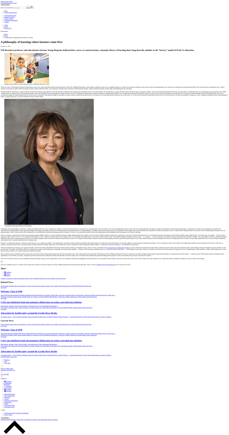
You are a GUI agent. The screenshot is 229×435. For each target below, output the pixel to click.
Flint (5, 361)
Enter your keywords (7, 7)
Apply (6, 25)
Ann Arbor (7, 363)
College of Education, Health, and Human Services (15, 278)
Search (30, 7)
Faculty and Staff (61, 278)
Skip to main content (6, 1)
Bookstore (7, 397)
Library (6, 404)
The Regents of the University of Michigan (16, 413)
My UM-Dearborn (9, 396)
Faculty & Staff (8, 19)
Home (6, 34)
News (6, 11)
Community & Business (11, 20)
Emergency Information (11, 400)
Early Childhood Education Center (40, 278)
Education (53, 278)
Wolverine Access (9, 407)
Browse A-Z (7, 28)
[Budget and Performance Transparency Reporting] (16, 419)
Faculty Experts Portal (10, 12)
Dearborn (7, 360)
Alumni (6, 22)
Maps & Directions (9, 394)
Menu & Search (5, 5)
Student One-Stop (9, 17)
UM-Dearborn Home (10, 15)
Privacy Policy (8, 415)
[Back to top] (14, 433)
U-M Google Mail (9, 405)
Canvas (6, 399)
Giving (6, 26)
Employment (8, 402)
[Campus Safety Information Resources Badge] (44, 419)
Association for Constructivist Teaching (118, 247)
